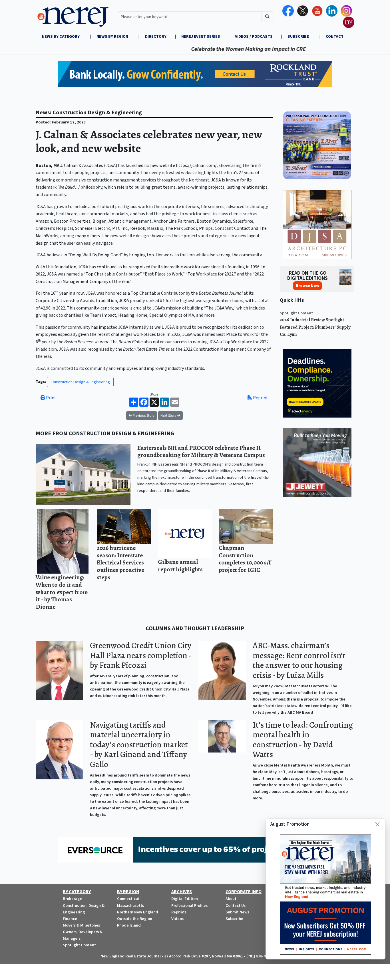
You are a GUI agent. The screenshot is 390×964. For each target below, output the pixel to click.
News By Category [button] (61, 36)
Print (50, 398)
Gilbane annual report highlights (180, 565)
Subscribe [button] (299, 36)
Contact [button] (334, 36)
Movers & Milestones (81, 925)
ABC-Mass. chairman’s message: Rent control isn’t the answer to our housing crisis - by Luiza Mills (299, 660)
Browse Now (307, 286)
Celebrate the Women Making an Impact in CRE (227, 49)
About (231, 899)
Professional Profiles (189, 906)
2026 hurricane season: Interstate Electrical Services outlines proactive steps (120, 562)
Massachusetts (130, 906)
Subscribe (234, 919)
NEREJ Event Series (200, 36)
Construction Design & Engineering (80, 382)
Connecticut (128, 899)
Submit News (237, 912)
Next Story (168, 415)
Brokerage (72, 899)
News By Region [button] (113, 36)
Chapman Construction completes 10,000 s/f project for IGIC (245, 559)
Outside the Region (134, 919)
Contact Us (236, 906)
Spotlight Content (296, 313)
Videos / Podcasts (254, 36)
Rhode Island (129, 925)
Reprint (260, 398)
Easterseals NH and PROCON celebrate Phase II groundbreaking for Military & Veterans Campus (201, 451)
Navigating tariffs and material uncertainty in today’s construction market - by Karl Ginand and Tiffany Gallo (139, 744)
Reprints (178, 912)
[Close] (377, 824)
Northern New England (137, 912)
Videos (177, 919)
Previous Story (143, 415)
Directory (155, 36)
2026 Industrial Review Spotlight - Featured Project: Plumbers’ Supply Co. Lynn (315, 327)
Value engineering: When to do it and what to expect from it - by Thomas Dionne (62, 591)
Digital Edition (184, 899)
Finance (70, 919)
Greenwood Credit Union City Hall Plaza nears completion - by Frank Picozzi (140, 655)
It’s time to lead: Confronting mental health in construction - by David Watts (303, 739)
